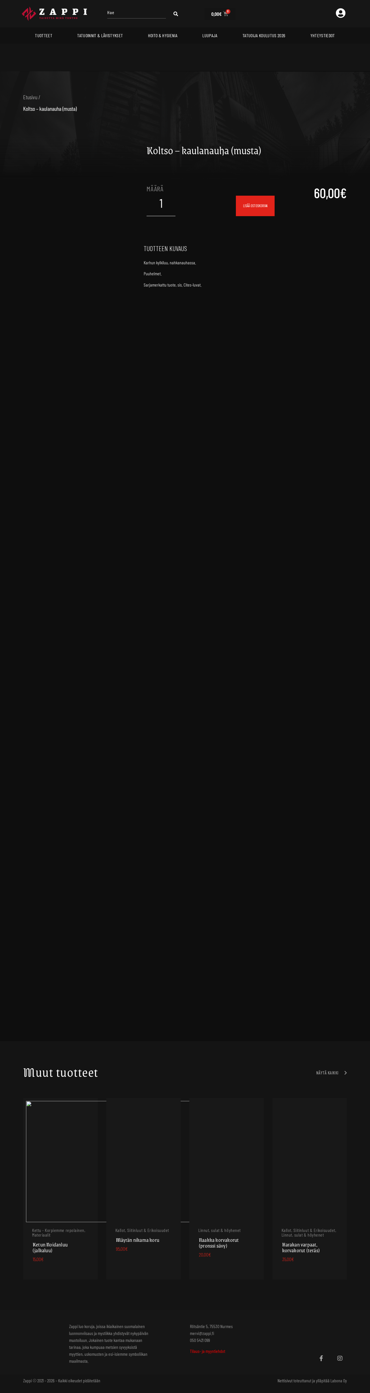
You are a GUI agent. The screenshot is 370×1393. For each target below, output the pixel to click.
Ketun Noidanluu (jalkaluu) (50, 1247)
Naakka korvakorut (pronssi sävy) (219, 1242)
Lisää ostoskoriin (255, 205)
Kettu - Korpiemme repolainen (58, 1230)
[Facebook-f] (321, 1358)
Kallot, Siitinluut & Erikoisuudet (142, 1230)
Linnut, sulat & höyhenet (219, 1230)
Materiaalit (41, 1234)
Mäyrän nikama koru (138, 1239)
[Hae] (136, 13)
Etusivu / (31, 97)
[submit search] (176, 13)
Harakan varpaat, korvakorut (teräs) (301, 1247)
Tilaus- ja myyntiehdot (207, 1351)
